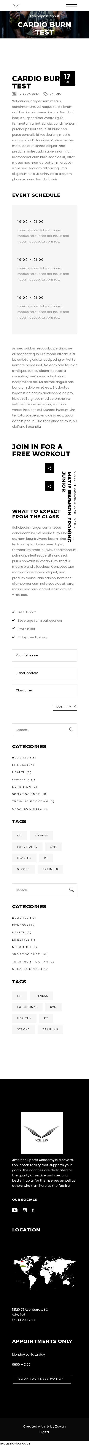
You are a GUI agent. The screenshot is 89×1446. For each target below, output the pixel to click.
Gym (53, 846)
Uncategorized (27, 808)
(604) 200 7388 (24, 1320)
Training (50, 869)
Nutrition (21, 786)
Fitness (19, 764)
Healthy (24, 857)
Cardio (56, 93)
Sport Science (26, 794)
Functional (27, 846)
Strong (23, 869)
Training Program (30, 801)
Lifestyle (21, 779)
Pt (46, 857)
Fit (19, 835)
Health (18, 772)
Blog (17, 757)
